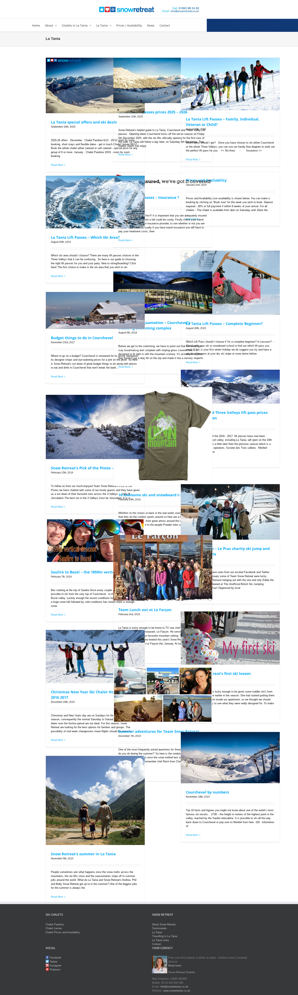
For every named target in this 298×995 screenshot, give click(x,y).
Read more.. (175, 965)
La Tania (157, 932)
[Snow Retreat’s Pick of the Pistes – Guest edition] (95, 427)
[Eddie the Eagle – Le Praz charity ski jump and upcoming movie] (230, 512)
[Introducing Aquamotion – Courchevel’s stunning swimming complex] (162, 293)
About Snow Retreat (164, 924)
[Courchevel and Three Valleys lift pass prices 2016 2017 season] (230, 387)
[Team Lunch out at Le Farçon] (162, 568)
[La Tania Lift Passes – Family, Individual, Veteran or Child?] (230, 84)
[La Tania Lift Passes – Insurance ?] (162, 181)
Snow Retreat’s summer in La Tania (83, 853)
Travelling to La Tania (164, 936)
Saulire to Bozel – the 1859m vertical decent (91, 572)
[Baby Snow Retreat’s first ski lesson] (230, 638)
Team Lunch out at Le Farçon (145, 609)
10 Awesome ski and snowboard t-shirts (154, 494)
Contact (156, 944)
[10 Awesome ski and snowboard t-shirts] (162, 436)
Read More (57, 165)
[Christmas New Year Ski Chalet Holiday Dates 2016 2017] (95, 656)
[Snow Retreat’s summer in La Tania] (95, 800)
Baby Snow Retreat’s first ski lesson (218, 673)
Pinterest (54, 969)
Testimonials (159, 928)
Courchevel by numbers (207, 792)
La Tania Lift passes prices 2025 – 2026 (152, 112)
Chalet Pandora (55, 924)
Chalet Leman (54, 928)
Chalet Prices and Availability (63, 932)
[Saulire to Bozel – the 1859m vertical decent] (95, 540)
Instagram (55, 965)
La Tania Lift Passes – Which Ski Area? (85, 237)
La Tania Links (160, 940)
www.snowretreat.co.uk (176, 990)
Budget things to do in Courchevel (82, 337)
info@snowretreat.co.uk (174, 986)
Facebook (55, 957)
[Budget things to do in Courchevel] (95, 310)
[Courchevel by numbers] (230, 757)
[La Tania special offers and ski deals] (95, 85)
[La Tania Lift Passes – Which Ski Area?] (95, 202)
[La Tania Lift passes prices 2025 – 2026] (162, 80)
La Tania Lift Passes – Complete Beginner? (224, 323)
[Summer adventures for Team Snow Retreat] (162, 695)
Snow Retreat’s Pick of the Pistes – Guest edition (95, 468)
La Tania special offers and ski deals (84, 122)
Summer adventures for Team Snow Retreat (158, 731)
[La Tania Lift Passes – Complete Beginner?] (230, 283)
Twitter (53, 961)
